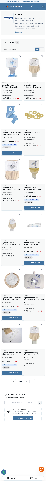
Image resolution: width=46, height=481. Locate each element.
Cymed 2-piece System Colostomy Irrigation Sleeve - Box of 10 (11, 134)
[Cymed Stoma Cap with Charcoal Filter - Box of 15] (12, 280)
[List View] (42, 49)
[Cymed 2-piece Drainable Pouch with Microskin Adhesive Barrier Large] (12, 225)
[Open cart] (43, 6)
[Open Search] (37, 6)
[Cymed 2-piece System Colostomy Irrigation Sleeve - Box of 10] (12, 115)
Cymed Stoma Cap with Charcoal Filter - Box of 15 (11, 300)
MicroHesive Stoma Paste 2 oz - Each (32, 244)
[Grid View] (37, 49)
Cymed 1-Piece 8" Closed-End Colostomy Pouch (11, 189)
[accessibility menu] (4, 472)
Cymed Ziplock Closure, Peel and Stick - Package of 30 (11, 355)
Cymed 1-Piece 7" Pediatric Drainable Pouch (10, 87)
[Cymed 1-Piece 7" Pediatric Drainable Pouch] (12, 67)
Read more (19, 32)
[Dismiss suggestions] (41, 456)
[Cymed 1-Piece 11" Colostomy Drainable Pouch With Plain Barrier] (34, 67)
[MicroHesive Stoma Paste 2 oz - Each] (34, 225)
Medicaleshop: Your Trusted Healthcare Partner (23, 1)
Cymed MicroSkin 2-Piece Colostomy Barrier (34, 299)
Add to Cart (13, 152)
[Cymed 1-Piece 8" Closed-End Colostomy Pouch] (12, 170)
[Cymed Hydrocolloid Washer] (34, 115)
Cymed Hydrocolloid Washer (32, 134)
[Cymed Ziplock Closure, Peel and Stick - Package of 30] (12, 335)
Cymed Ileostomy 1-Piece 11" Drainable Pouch (32, 355)
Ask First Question (25, 418)
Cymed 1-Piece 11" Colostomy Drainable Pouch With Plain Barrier (32, 88)
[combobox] (12, 478)
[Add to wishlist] (20, 56)
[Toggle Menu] (4, 6)
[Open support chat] (41, 469)
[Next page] (32, 381)
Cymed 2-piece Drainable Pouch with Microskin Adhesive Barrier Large (11, 246)
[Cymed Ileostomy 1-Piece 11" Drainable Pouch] (34, 335)
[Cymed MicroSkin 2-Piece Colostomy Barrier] (34, 280)
